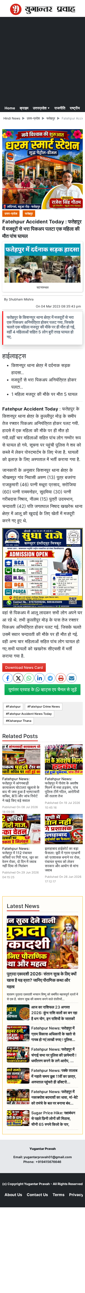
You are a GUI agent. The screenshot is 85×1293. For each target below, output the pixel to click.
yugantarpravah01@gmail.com (48, 1157)
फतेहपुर (50, 118)
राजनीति (59, 108)
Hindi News (11, 118)
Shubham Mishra (21, 299)
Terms (59, 1194)
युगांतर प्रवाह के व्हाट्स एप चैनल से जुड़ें (42, 689)
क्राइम (24, 108)
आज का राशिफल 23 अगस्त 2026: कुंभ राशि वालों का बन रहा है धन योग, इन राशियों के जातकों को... (54, 1013)
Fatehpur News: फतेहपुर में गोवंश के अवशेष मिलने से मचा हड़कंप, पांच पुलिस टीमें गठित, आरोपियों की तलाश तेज (62, 787)
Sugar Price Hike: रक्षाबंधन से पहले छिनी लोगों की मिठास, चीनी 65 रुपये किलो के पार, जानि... (53, 1119)
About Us (13, 1194)
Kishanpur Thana (19, 720)
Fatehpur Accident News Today (30, 713)
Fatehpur (14, 706)
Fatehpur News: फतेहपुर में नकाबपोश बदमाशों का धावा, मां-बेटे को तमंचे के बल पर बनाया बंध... (54, 1097)
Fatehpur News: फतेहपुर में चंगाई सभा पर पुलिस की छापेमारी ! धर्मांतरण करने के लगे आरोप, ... (53, 1055)
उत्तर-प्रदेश (33, 118)
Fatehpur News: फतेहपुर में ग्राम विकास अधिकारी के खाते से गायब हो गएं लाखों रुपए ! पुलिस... (53, 1034)
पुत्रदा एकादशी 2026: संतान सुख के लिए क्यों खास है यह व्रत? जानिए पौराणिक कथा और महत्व (41, 980)
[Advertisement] (42, 60)
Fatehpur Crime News (44, 706)
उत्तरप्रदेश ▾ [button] (41, 108)
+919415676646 (49, 1162)
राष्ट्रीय (75, 108)
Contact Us (37, 1194)
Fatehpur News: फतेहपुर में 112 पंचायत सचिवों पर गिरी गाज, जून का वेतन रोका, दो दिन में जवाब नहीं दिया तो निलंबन (20, 857)
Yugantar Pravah (37, 1184)
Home (10, 108)
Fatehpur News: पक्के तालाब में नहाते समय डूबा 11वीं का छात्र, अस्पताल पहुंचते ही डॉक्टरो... (54, 1076)
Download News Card (24, 667)
